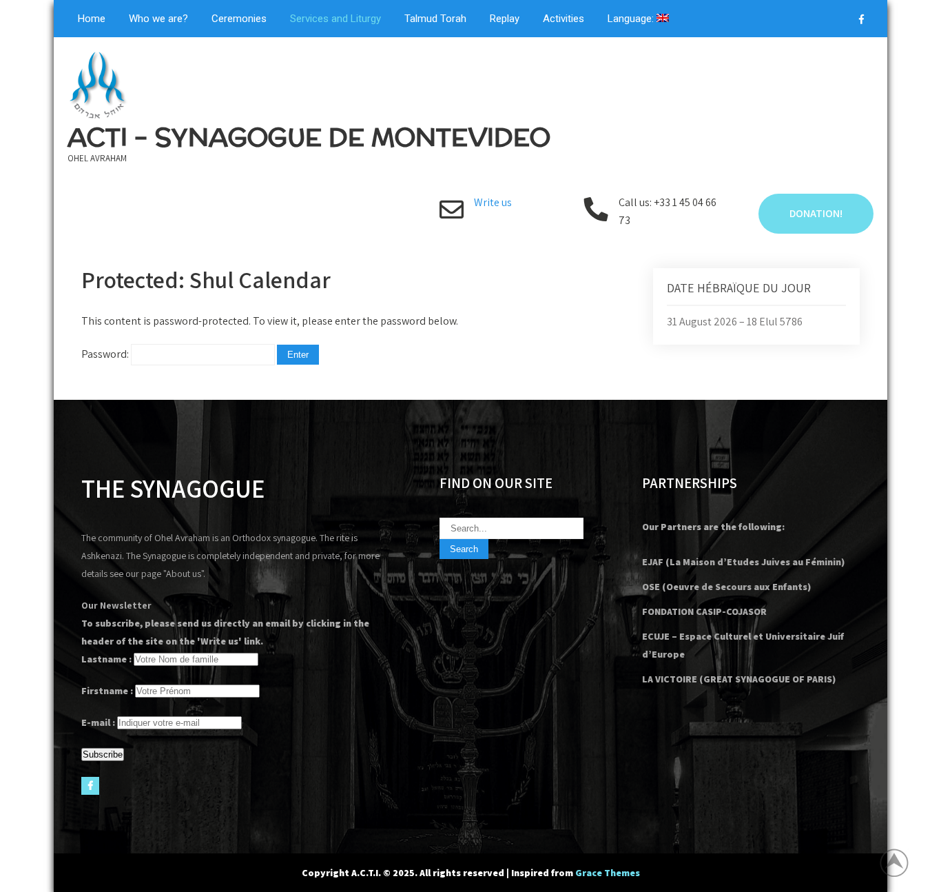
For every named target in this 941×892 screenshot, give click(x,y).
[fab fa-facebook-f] (861, 21)
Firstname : (107, 691)
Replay (504, 18)
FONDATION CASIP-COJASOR (704, 611)
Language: (632, 18)
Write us (493, 202)
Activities (563, 18)
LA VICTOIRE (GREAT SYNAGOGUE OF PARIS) (739, 679)
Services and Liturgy (335, 18)
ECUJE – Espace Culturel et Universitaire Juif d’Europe (743, 645)
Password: (106, 354)
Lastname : (106, 659)
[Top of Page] (902, 862)
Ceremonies (239, 18)
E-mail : (98, 722)
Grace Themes (607, 872)
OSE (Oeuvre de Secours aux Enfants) (726, 586)
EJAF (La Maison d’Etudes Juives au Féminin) (743, 562)
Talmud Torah (435, 18)
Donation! (815, 213)
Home (91, 18)
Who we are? (158, 18)
